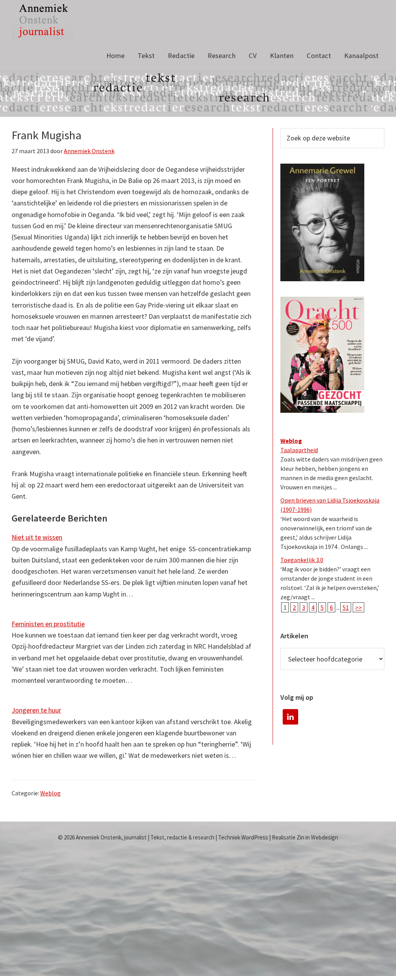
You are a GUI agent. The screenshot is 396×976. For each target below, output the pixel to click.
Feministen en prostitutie (48, 623)
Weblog (50, 793)
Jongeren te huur (36, 710)
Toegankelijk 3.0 (301, 560)
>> (358, 607)
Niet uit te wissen (37, 537)
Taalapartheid (299, 450)
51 (346, 607)
